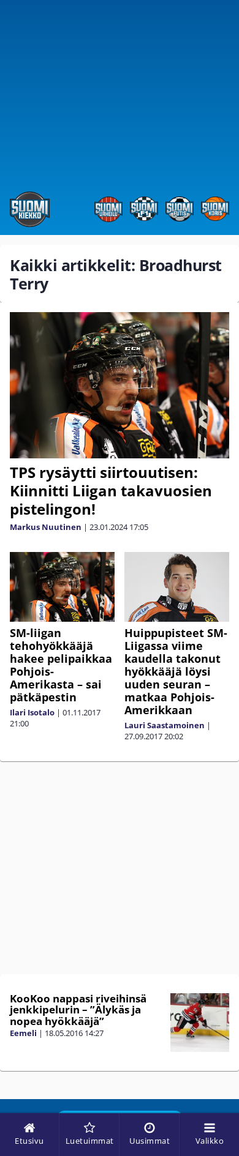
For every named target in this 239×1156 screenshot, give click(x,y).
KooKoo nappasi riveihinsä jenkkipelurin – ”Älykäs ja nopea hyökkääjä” (78, 1009)
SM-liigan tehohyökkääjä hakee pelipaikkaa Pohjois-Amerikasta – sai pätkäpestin (61, 664)
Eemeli (23, 1033)
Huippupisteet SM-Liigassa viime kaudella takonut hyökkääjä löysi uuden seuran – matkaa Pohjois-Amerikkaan (175, 671)
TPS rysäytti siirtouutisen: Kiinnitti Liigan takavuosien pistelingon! (111, 490)
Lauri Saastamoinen (164, 725)
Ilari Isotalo (32, 712)
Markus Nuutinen (46, 526)
